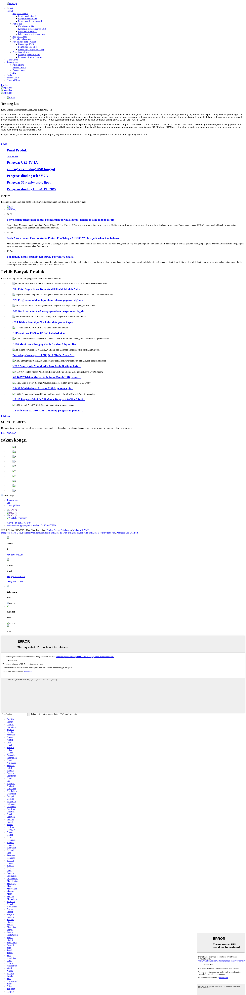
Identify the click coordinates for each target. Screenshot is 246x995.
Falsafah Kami (19, 67)
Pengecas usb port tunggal (30, 21)
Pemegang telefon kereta (29, 54)
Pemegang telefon (21, 52)
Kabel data (17, 24)
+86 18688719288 (15, 554)
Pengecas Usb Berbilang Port (102, 533)
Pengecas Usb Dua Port (127, 533)
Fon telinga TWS (26, 44)
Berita (9, 75)
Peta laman (66, 530)
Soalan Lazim (13, 77)
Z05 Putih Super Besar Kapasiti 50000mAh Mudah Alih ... (47, 289)
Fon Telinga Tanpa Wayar (24, 42)
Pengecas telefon (20, 13)
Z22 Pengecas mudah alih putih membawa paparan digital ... (48, 299)
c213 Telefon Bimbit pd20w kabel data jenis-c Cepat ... (44, 322)
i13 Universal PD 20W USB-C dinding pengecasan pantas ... (48, 410)
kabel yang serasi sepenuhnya (31, 34)
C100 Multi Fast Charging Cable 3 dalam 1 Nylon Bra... (46, 344)
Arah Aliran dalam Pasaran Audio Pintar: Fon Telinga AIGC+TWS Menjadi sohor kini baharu (63, 238)
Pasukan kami (19, 70)
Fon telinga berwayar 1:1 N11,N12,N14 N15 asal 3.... (43, 355)
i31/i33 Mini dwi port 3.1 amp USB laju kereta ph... (43, 388)
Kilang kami (18, 65)
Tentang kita (12, 62)
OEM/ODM (12, 59)
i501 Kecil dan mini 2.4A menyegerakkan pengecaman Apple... (49, 311)
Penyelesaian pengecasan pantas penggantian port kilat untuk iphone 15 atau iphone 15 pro (61, 219)
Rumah (10, 8)
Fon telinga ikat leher (27, 47)
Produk (10, 11)
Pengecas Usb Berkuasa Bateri (36, 533)
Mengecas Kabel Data (11, 533)
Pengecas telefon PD (27, 18)
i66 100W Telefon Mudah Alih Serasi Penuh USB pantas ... (47, 377)
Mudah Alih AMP (80, 530)
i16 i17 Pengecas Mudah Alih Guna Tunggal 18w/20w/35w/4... (49, 399)
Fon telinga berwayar (22, 39)
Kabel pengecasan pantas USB (32, 29)
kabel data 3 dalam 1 (27, 31)
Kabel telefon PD (26, 26)
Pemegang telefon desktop (30, 57)
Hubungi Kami (13, 80)
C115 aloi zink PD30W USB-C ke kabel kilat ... (40, 333)
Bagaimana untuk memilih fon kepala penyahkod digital (40, 256)
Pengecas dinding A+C (28, 16)
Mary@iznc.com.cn (16, 576)
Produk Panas (53, 530)
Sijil (14, 72)
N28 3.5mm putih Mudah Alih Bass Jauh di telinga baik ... (47, 366)
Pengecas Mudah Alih (78, 533)
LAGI (4, 144)
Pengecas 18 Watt (59, 533)
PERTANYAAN (9, 433)
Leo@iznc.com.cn (15, 581)
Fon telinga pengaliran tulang (31, 49)
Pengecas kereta (20, 36)
